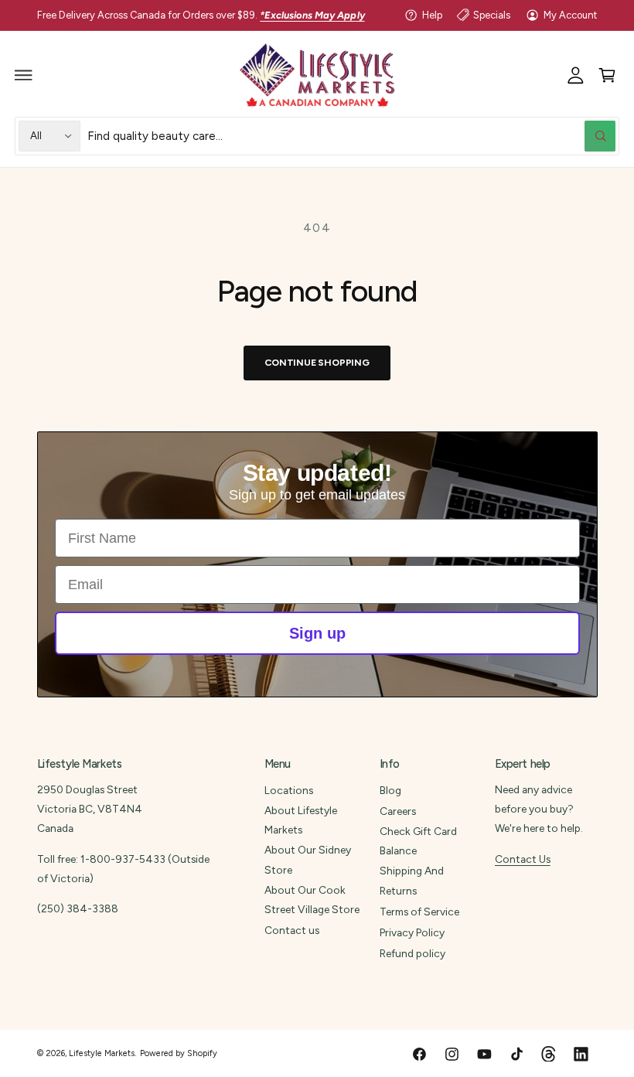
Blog (390, 790)
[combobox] (351, 136)
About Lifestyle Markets (300, 820)
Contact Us (522, 859)
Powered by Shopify (178, 1053)
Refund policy (412, 953)
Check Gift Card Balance (418, 841)
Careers (398, 811)
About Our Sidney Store (307, 859)
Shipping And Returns (412, 880)
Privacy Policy (412, 932)
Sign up (317, 633)
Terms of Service (419, 911)
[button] (24, 75)
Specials (491, 15)
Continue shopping (317, 362)
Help (432, 15)
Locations (288, 790)
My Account (570, 15)
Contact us (291, 930)
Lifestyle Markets (102, 1053)
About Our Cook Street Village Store (312, 899)
